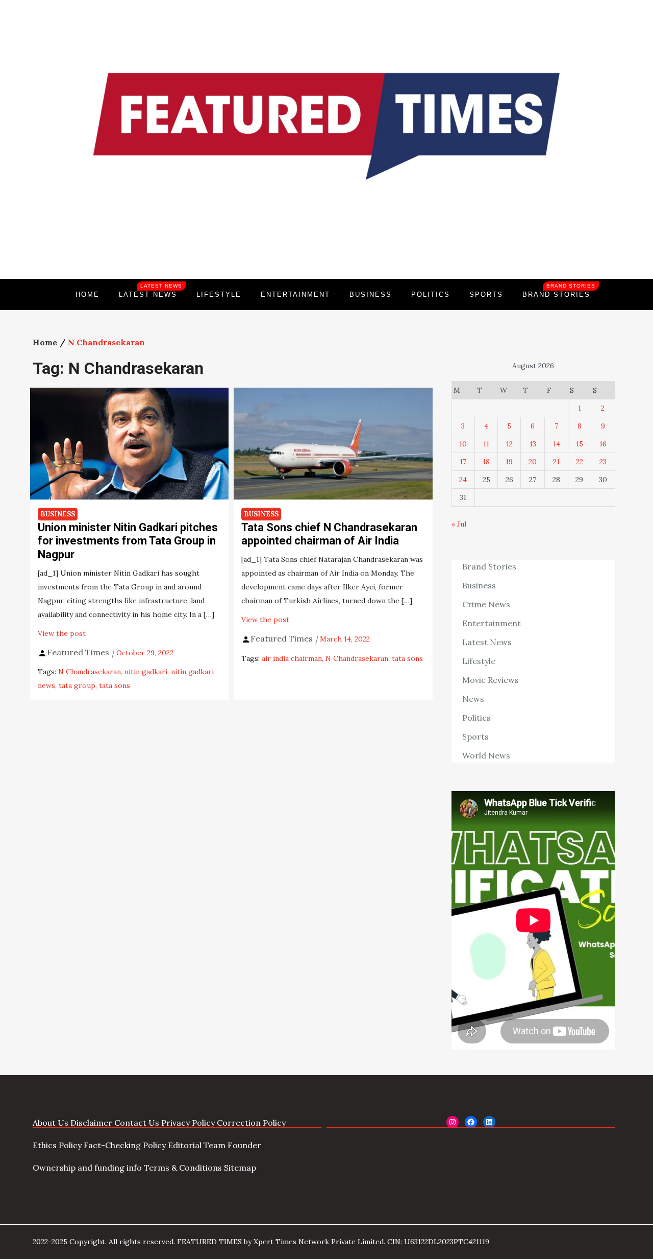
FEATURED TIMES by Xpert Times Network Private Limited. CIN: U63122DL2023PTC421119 (333, 1241)
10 (463, 443)
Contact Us (136, 1123)
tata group (77, 685)
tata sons (114, 685)
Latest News (150, 290)
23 (603, 461)
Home (87, 294)
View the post (62, 633)
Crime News (486, 604)
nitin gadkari (145, 671)
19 (509, 461)
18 (486, 461)
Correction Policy (251, 1123)
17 (463, 461)
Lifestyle (218, 294)
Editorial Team (196, 1145)
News (473, 699)
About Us (50, 1123)
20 (533, 461)
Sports (486, 294)
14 (556, 443)
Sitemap (240, 1167)
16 (603, 443)
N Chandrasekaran (89, 671)
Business (370, 294)
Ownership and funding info (87, 1167)
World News (486, 755)
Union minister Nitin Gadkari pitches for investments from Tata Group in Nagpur (128, 541)
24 (463, 479)
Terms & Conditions (183, 1167)
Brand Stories (558, 290)
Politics (430, 294)
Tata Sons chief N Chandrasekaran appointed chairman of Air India (329, 534)
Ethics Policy (57, 1145)
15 (579, 443)
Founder (244, 1145)
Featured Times (326, 244)
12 (509, 443)
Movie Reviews (490, 680)
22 (579, 461)
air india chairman (292, 658)
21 (556, 461)
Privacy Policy (188, 1123)
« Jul (458, 524)
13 (533, 443)
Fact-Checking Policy (125, 1145)
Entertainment (295, 294)
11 (486, 443)
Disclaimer (91, 1123)
